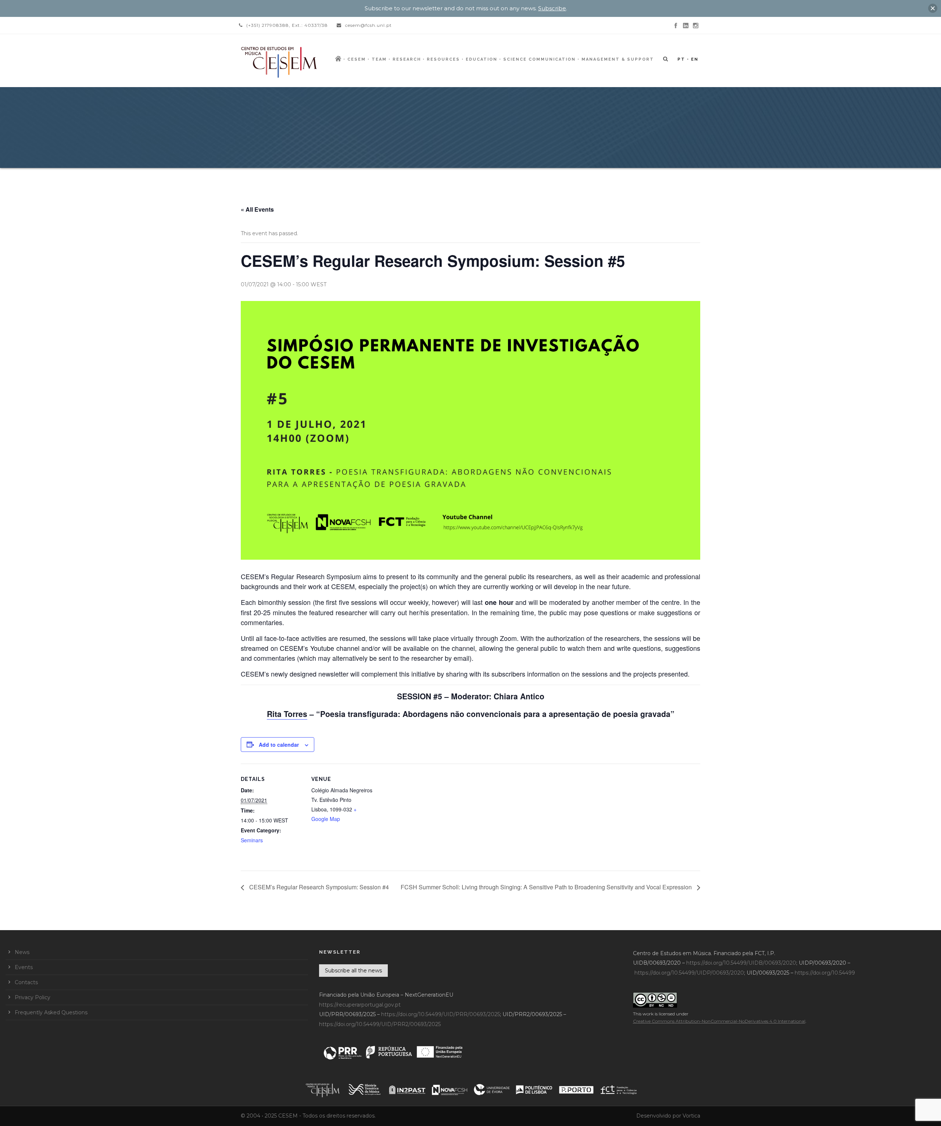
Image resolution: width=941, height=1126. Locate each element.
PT (681, 59)
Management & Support (618, 59)
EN (694, 59)
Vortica (691, 1115)
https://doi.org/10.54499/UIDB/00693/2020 (741, 963)
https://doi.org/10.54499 (825, 972)
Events (24, 967)
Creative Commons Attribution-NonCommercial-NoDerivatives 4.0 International (719, 1021)
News (22, 952)
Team (379, 59)
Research (407, 59)
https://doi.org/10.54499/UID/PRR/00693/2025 (440, 1014)
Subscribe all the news (353, 970)
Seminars (252, 840)
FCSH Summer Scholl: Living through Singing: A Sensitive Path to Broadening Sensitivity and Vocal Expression (547, 887)
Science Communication (539, 59)
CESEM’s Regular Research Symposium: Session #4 (318, 887)
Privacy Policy (32, 997)
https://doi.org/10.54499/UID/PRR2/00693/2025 (380, 1024)
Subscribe (552, 8)
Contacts (26, 982)
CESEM (356, 59)
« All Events (257, 209)
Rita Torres (287, 713)
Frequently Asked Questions (51, 1012)
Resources (443, 59)
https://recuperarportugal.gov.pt (360, 1004)
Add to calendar (279, 744)
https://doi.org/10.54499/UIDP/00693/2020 (689, 972)
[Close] (932, 8)
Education (481, 59)
